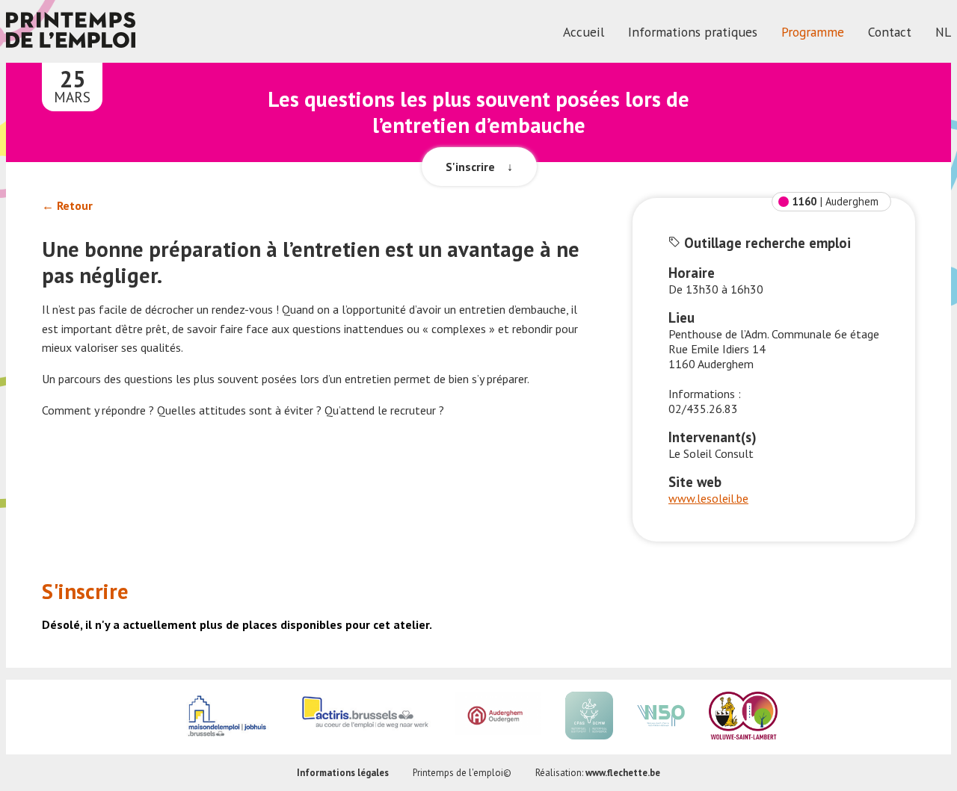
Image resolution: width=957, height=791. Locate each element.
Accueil (583, 31)
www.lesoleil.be (708, 498)
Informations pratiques (692, 31)
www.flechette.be (622, 772)
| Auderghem (835, 201)
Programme (812, 31)
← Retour (67, 205)
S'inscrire (479, 166)
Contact (889, 31)
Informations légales (343, 772)
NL (943, 31)
